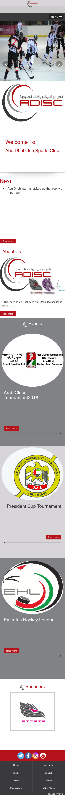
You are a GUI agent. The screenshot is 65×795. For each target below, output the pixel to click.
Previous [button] (5, 711)
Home (16, 765)
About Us (48, 765)
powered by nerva (55, 793)
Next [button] (59, 711)
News (16, 780)
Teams (16, 772)
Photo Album (16, 787)
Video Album (49, 787)
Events (49, 780)
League (48, 772)
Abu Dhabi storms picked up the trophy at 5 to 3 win (35, 190)
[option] (32, 711)
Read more (7, 241)
